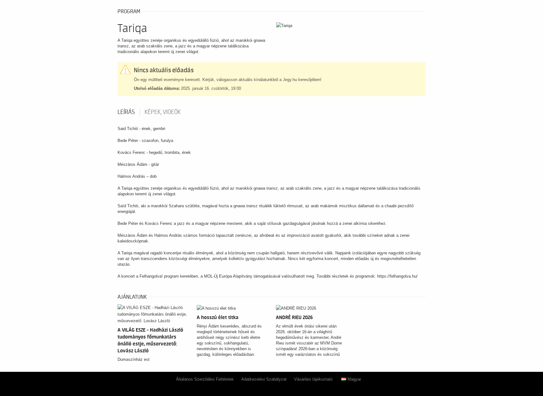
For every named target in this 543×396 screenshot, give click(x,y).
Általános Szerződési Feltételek (205, 379)
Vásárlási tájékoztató (313, 379)
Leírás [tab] (126, 112)
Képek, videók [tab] (163, 112)
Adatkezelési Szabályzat (264, 379)
